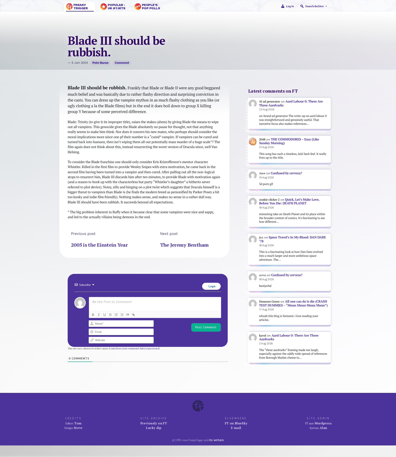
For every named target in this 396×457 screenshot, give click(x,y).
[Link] (133, 314)
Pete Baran (100, 63)
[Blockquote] (128, 314)
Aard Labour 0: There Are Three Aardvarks (291, 103)
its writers (216, 440)
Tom (77, 423)
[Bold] (93, 314)
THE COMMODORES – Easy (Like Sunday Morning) (289, 141)
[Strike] (110, 314)
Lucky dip (153, 428)
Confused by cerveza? (286, 173)
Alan (323, 428)
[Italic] (99, 314)
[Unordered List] (122, 314)
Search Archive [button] (314, 6)
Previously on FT (153, 423)
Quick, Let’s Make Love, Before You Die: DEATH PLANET (289, 201)
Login (212, 286)
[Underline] (104, 314)
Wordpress (323, 423)
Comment (122, 63)
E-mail (236, 428)
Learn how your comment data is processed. (134, 348)
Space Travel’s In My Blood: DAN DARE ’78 (292, 239)
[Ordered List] (116, 314)
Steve (78, 428)
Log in (290, 6)
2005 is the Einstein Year (99, 244)
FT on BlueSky (236, 423)
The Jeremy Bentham (184, 244)
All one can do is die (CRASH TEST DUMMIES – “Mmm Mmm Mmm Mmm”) (293, 303)
